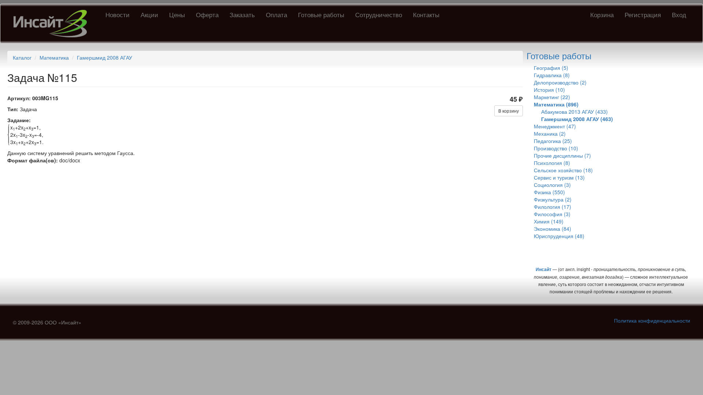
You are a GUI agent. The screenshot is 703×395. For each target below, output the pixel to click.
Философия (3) (552, 214)
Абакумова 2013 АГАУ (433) (574, 111)
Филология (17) (552, 206)
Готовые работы (321, 14)
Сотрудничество (378, 14)
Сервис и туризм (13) (559, 177)
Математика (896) (556, 104)
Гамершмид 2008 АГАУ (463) (577, 119)
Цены (177, 14)
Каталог (22, 57)
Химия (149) (548, 221)
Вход (679, 14)
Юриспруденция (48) (559, 236)
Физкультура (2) (553, 199)
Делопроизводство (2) (560, 82)
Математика (54, 57)
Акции (149, 14)
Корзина (602, 14)
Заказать (242, 14)
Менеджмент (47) (555, 126)
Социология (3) (552, 184)
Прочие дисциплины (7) (562, 155)
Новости (117, 14)
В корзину (508, 111)
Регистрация (643, 14)
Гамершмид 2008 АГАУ (104, 57)
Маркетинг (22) (552, 97)
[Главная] (53, 23)
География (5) (551, 67)
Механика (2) (550, 133)
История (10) (549, 89)
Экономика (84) (552, 228)
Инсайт (543, 269)
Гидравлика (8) (552, 75)
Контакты (426, 14)
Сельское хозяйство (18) (563, 170)
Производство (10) (556, 148)
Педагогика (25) (553, 140)
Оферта (207, 14)
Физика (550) (549, 192)
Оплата (276, 14)
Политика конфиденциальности (652, 320)
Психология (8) (552, 162)
